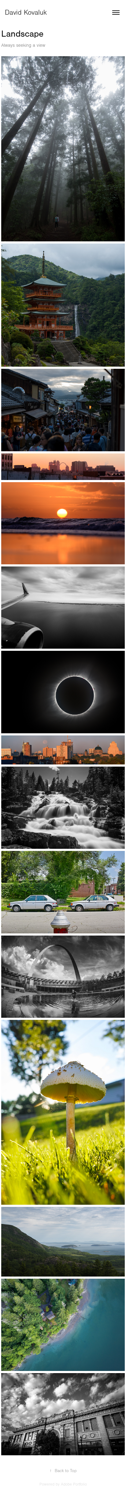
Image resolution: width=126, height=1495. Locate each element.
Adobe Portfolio (74, 1484)
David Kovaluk (26, 12)
